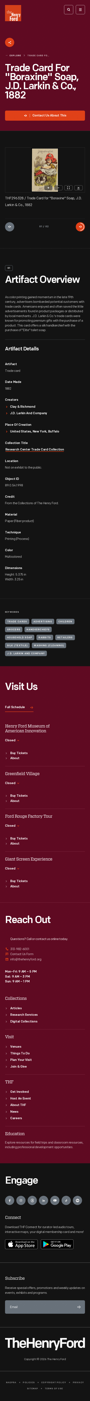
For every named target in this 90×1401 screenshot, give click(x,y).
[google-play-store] (57, 1244)
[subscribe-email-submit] (78, 1307)
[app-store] (21, 1244)
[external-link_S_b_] (45, 954)
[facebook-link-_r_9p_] (9, 1200)
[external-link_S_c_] (45, 959)
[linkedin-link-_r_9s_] (43, 1200)
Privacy (78, 1382)
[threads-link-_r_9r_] (32, 1200)
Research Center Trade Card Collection (34, 449)
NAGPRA (11, 1382)
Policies (29, 1382)
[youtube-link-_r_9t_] (54, 1200)
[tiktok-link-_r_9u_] (66, 1200)
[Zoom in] (48, 187)
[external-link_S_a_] (45, 949)
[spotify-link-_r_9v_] (77, 1200)
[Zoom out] (58, 187)
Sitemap (32, 1389)
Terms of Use (54, 1389)
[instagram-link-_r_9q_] (21, 1200)
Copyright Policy (53, 1382)
